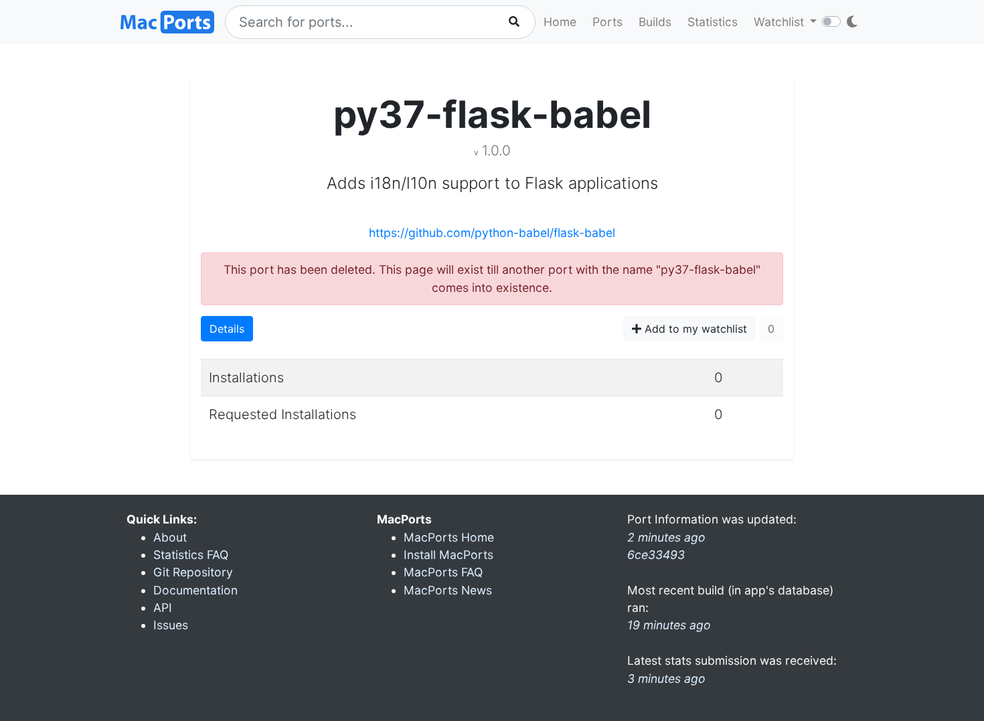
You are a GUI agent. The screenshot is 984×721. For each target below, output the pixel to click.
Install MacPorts (448, 555)
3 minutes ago (666, 678)
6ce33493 (656, 555)
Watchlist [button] (780, 22)
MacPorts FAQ (443, 572)
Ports (607, 22)
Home (560, 22)
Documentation (195, 590)
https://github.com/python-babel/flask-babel (492, 233)
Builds (655, 22)
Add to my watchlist (694, 328)
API (162, 607)
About (170, 537)
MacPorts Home (449, 537)
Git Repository (193, 572)
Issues (170, 625)
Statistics (712, 22)
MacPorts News (448, 590)
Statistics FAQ (190, 555)
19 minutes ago (669, 625)
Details (227, 328)
